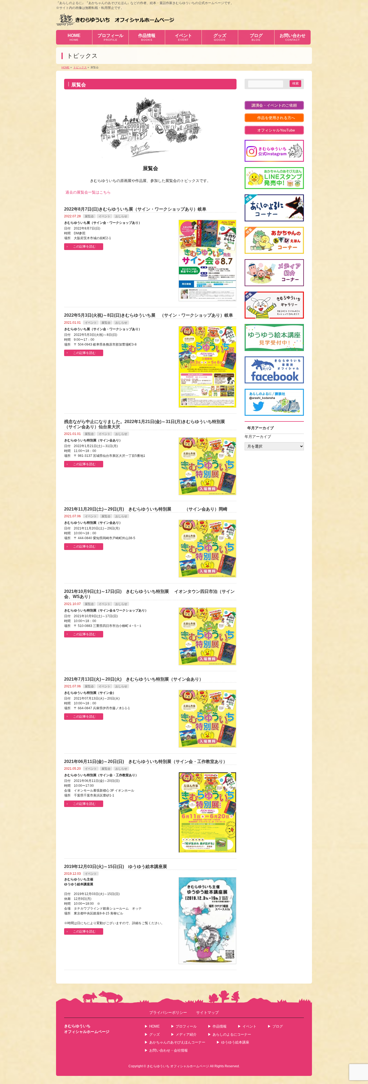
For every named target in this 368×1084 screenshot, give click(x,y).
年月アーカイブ (258, 436)
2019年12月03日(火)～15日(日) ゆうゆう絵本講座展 (115, 866)
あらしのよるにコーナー (232, 1034)
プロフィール (186, 1026)
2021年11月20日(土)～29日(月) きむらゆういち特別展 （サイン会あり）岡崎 (145, 509)
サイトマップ (207, 1013)
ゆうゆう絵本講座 (235, 1042)
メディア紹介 (186, 1034)
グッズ (154, 1034)
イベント (104, 216)
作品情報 (220, 1026)
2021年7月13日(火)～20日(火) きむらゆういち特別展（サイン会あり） (133, 679)
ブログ (277, 1026)
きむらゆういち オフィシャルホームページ (178, 1066)
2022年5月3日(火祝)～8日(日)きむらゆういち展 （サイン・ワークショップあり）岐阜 (148, 315)
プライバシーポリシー (168, 1013)
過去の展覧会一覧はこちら (88, 192)
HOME (154, 1026)
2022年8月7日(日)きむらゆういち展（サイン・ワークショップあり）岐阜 (135, 209)
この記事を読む (84, 246)
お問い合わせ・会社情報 (168, 1050)
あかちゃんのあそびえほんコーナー (177, 1042)
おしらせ (121, 216)
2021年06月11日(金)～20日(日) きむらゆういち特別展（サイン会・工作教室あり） (145, 761)
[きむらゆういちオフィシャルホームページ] (115, 19)
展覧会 (89, 216)
